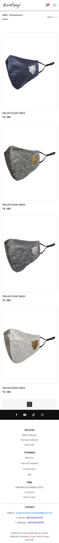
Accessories (16, 15)
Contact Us (30, 492)
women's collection (29, 440)
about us (29, 458)
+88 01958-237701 (34, 518)
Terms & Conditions (29, 463)
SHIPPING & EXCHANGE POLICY (29, 487)
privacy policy (29, 469)
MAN (4, 15)
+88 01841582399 (35, 522)
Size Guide (29, 445)
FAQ (29, 475)
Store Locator (29, 497)
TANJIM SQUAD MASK (13, 113)
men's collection (29, 435)
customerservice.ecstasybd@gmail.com (34, 513)
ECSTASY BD (32, 533)
